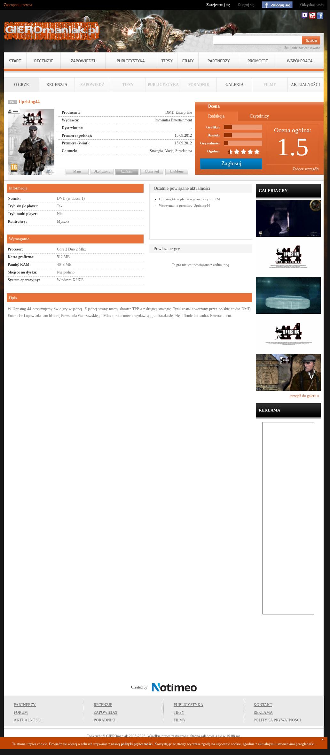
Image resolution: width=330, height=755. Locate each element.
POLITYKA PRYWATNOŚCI (277, 720)
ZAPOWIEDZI (105, 712)
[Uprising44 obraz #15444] (288, 235)
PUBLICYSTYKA (188, 705)
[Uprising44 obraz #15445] (288, 274)
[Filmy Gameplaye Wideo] (187, 60)
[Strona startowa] (52, 31)
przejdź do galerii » (304, 396)
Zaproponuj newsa (18, 5)
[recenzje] (43, 60)
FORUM (21, 712)
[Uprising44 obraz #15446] (288, 312)
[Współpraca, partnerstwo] (300, 60)
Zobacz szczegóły (306, 169)
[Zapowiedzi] (83, 60)
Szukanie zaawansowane (302, 48)
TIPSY (179, 712)
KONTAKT (263, 705)
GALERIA (234, 84)
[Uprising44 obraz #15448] (288, 389)
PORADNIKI (104, 720)
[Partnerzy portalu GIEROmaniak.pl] (219, 60)
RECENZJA (56, 84)
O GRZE (21, 84)
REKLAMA (263, 712)
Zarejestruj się (218, 5)
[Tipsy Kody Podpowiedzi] (166, 60)
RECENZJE (103, 705)
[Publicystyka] (131, 60)
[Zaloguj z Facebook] (277, 5)
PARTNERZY (25, 705)
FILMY (180, 720)
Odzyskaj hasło (312, 5)
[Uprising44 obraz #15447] (288, 351)
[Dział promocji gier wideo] (257, 60)
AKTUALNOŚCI (305, 84)
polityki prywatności (137, 744)
